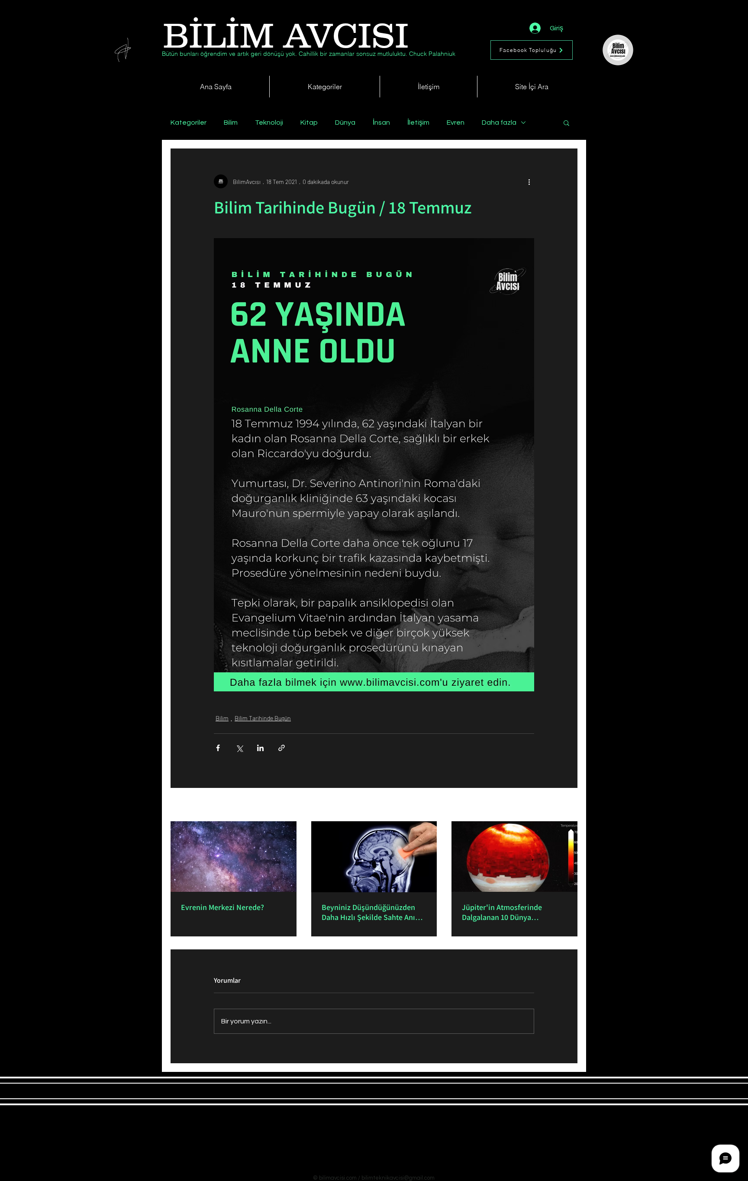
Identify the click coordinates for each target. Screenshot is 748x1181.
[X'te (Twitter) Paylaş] (239, 748)
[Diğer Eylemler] (529, 181)
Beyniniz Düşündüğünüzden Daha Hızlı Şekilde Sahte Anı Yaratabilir (368, 912)
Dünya (345, 122)
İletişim (418, 122)
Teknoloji (269, 122)
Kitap (309, 122)
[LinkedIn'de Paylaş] (260, 748)
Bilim (231, 122)
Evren (455, 122)
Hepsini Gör (562, 805)
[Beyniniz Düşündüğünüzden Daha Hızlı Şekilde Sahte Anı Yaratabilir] (374, 856)
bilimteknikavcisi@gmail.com (398, 1178)
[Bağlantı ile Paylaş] (281, 748)
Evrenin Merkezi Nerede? (222, 907)
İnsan (381, 122)
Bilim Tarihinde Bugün (263, 718)
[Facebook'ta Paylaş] (218, 748)
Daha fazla (499, 122)
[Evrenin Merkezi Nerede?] (234, 856)
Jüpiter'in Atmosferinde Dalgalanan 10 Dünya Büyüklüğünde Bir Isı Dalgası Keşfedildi (510, 912)
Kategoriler (188, 122)
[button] (566, 122)
